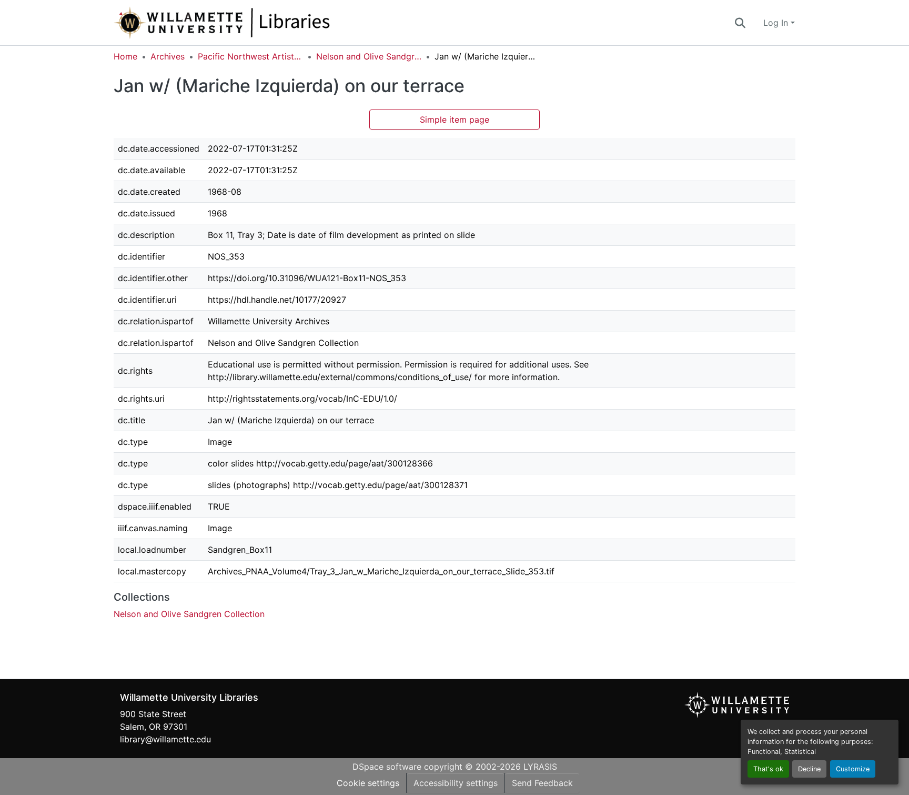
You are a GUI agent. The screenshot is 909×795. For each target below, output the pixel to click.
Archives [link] (167, 56)
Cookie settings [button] (368, 783)
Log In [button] (777, 22)
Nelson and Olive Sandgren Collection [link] (368, 56)
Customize (853, 769)
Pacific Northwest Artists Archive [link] (250, 56)
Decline (809, 769)
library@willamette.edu (165, 739)
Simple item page (454, 119)
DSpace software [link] (386, 766)
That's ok (768, 769)
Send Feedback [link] (542, 783)
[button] (257, 22)
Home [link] (125, 56)
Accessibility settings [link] (455, 783)
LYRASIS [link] (540, 766)
